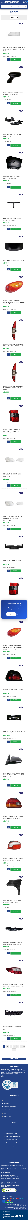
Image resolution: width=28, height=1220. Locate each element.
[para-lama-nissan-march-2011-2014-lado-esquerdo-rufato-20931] (14, 887)
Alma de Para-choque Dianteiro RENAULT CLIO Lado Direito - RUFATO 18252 (13, 1028)
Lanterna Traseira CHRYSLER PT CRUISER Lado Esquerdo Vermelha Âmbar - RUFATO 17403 (12, 647)
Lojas (5, 1100)
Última (14, 1050)
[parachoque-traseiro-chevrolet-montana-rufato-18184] (14, 546)
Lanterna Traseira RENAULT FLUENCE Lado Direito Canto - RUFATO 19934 (13, 985)
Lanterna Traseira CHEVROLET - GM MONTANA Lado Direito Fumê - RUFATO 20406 (13, 431)
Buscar (25, 6)
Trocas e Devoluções (12, 1139)
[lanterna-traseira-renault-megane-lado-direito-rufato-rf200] (14, 675)
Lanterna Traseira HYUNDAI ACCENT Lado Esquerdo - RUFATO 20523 (13, 817)
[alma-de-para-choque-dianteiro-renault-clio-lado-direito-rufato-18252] (14, 1012)
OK (11, 614)
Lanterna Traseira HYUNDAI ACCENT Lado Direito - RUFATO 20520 (13, 859)
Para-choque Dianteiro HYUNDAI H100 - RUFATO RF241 (14, 732)
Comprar (15, 59)
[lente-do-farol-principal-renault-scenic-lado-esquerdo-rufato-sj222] (14, 459)
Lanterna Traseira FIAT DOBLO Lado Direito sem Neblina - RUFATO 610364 (13, 345)
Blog (5, 1113)
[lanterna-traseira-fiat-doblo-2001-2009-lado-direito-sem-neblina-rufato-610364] (14, 330)
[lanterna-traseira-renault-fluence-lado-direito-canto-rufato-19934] (14, 970)
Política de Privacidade (10, 1106)
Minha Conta (9, 1130)
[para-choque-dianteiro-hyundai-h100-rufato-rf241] (14, 717)
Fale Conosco (14, 1162)
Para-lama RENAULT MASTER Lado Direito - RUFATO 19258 (12, 177)
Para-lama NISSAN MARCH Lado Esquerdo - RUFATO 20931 (12, 901)
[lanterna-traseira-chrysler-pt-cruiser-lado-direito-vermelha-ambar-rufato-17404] (14, 287)
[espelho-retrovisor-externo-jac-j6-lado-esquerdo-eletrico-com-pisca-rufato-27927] (14, 759)
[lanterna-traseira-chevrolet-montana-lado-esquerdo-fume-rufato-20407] (14, 588)
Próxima (23, 1046)
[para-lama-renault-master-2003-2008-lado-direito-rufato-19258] (14, 162)
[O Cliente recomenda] (14, 1085)
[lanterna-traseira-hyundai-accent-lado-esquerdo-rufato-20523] (14, 803)
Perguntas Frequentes (12, 1143)
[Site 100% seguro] (7, 1203)
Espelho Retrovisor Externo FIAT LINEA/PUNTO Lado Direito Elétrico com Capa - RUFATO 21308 (13, 92)
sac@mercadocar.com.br (9, 1175)
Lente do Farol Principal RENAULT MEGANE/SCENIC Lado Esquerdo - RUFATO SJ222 (12, 474)
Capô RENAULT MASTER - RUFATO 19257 (13, 260)
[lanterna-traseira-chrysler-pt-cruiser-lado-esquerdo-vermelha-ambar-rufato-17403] (14, 632)
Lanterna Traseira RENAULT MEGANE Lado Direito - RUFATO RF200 (13, 690)
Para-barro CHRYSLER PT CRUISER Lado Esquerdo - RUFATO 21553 (12, 943)
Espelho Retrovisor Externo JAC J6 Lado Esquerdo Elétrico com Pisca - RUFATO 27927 (13, 774)
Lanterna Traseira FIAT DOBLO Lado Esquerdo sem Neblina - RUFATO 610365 (13, 387)
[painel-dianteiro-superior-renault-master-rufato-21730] (14, 204)
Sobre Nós (6, 1103)
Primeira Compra (10, 1146)
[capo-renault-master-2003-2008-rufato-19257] (14, 246)
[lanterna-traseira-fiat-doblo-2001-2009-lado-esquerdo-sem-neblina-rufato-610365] (14, 372)
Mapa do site (7, 1116)
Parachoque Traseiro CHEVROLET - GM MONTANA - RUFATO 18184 (13, 561)
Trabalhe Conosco (9, 1110)
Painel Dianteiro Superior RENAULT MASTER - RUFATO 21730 (12, 219)
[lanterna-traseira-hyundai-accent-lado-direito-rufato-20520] (14, 845)
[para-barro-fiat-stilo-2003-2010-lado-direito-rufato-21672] (14, 121)
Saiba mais (19, 614)
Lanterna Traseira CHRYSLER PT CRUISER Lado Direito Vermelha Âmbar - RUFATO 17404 (14, 302)
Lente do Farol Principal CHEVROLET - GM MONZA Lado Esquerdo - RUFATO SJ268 (14, 49)
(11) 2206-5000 (6, 1172)
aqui (6, 1169)
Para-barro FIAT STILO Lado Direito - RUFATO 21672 (13, 135)
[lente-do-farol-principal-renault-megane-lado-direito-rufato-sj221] (14, 503)
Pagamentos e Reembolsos (13, 1136)
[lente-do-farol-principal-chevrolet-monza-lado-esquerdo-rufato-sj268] (14, 33)
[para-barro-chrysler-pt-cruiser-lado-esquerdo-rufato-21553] (14, 928)
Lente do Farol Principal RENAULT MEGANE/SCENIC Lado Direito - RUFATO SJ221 (12, 518)
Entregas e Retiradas (11, 1133)
